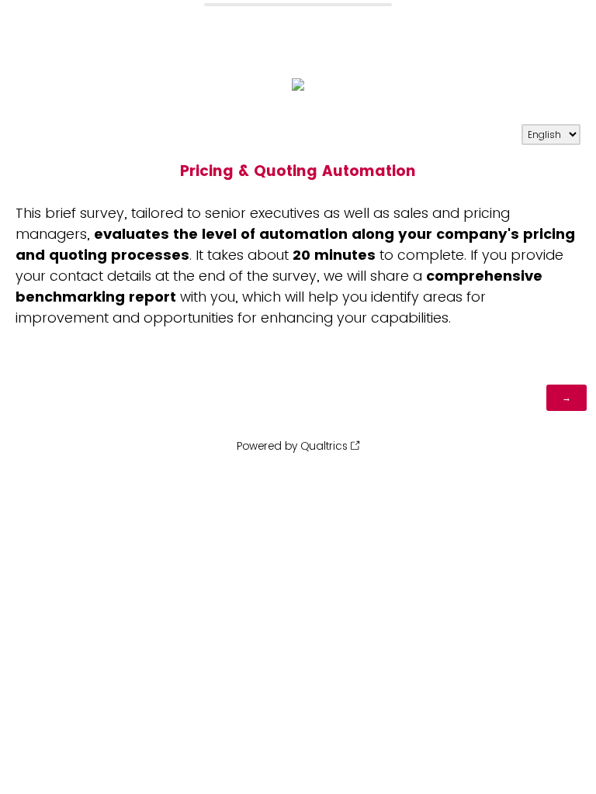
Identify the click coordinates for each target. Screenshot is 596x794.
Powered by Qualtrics (292, 446)
